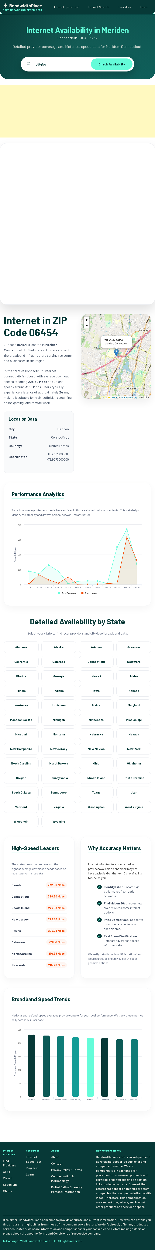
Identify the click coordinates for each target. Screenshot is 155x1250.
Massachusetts (21, 719)
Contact (57, 1163)
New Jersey (58, 749)
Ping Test (32, 1168)
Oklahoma (134, 763)
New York (134, 749)
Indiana (59, 690)
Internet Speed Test (66, 7)
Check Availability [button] (111, 64)
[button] (116, 352)
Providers (125, 7)
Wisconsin (21, 821)
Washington (96, 807)
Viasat (7, 1178)
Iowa (96, 690)
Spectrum (10, 1184)
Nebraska (96, 734)
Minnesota (96, 719)
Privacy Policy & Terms (66, 1170)
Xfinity (7, 1191)
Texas (96, 792)
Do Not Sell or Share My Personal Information (66, 1189)
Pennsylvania (59, 778)
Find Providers (9, 1163)
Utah (134, 792)
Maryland (134, 705)
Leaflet (114, 397)
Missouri (21, 734)
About (55, 1157)
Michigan (59, 719)
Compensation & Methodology (62, 1178)
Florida (21, 676)
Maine (96, 705)
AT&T (7, 1171)
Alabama (21, 647)
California (21, 661)
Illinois (21, 690)
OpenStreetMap (129, 397)
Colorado (58, 661)
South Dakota (21, 792)
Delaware (134, 661)
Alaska (59, 647)
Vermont (21, 807)
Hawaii (96, 676)
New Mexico (96, 749)
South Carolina (134, 778)
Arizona (96, 647)
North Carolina (21, 763)
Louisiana (59, 705)
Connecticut (96, 661)
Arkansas (134, 647)
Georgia (58, 676)
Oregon (21, 778)
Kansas (134, 690)
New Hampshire (21, 749)
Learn (143, 7)
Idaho (134, 676)
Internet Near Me (98, 7)
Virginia (58, 807)
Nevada (134, 734)
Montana (59, 734)
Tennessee (59, 792)
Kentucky (21, 705)
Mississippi (134, 719)
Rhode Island (96, 778)
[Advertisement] (77, 111)
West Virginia (134, 807)
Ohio (96, 763)
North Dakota (58, 763)
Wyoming (59, 821)
